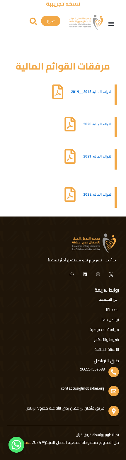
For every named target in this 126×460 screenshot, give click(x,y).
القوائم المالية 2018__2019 (91, 92)
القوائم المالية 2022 (97, 194)
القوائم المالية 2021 (97, 156)
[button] (111, 24)
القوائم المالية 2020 (97, 124)
